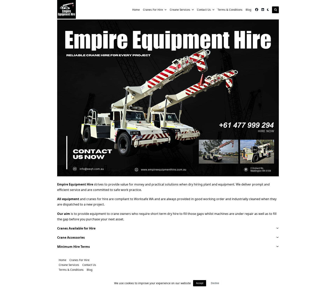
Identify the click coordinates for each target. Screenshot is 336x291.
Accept (199, 283)
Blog (248, 9)
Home (136, 9)
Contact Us (204, 9)
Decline (215, 283)
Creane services (180, 9)
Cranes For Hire (153, 9)
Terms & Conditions (230, 9)
